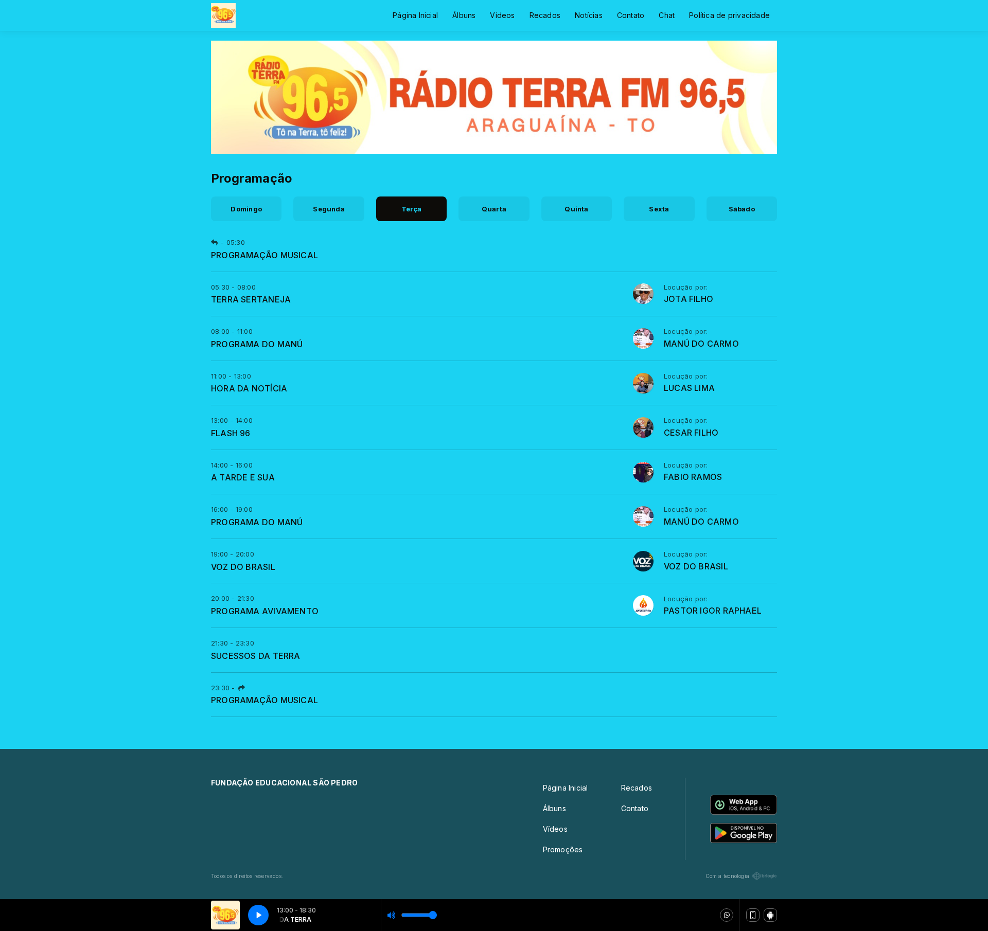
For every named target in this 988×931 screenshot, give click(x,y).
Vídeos (502, 15)
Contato (630, 15)
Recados (545, 15)
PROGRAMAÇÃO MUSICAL (264, 255)
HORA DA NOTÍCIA (249, 388)
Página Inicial (415, 15)
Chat (667, 15)
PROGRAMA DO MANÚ (257, 344)
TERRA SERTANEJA (251, 299)
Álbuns (463, 15)
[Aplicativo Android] (770, 915)
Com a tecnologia (727, 876)
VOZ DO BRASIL (243, 567)
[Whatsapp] (726, 915)
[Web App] (753, 915)
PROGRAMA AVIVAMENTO (265, 611)
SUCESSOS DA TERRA (256, 656)
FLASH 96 (231, 433)
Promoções (563, 849)
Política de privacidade (729, 15)
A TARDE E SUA (243, 477)
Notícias (589, 15)
